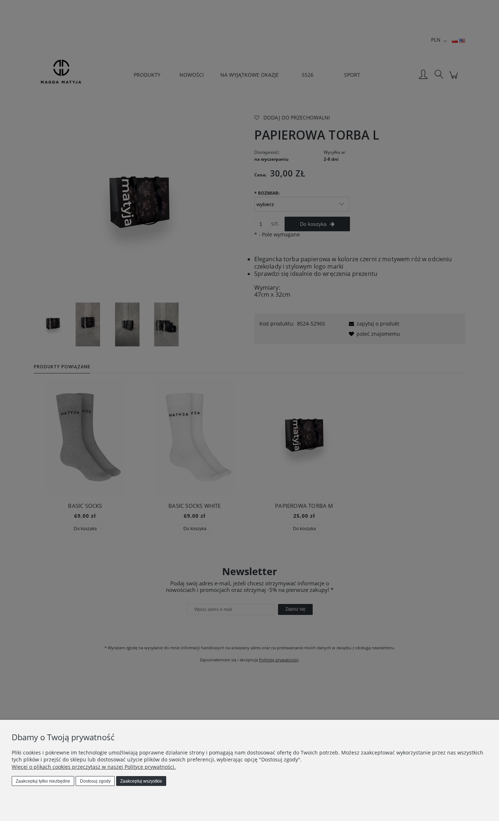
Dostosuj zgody (95, 781)
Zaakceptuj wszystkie (141, 781)
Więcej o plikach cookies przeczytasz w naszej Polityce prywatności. (94, 766)
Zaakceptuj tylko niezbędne (43, 781)
